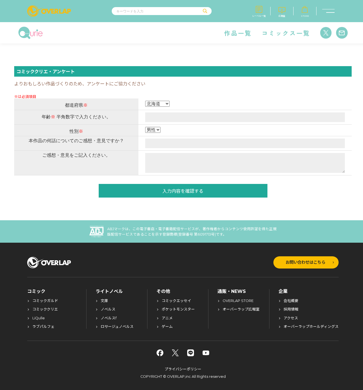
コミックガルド (45, 301)
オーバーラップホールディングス (311, 327)
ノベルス (108, 309)
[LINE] (190, 352)
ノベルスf (109, 318)
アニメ (167, 318)
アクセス (291, 318)
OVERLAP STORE (238, 301)
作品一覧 (238, 33)
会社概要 (291, 301)
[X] (175, 352)
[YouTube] (205, 352)
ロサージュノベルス (117, 327)
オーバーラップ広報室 (241, 309)
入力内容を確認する (182, 190)
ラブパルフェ (43, 327)
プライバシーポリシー (182, 369)
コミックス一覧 (286, 33)
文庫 (104, 301)
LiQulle (38, 318)
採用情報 (291, 309)
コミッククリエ (45, 309)
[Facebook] (160, 352)
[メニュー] (328, 11)
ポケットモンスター (178, 309)
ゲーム (167, 327)
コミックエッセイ (176, 301)
